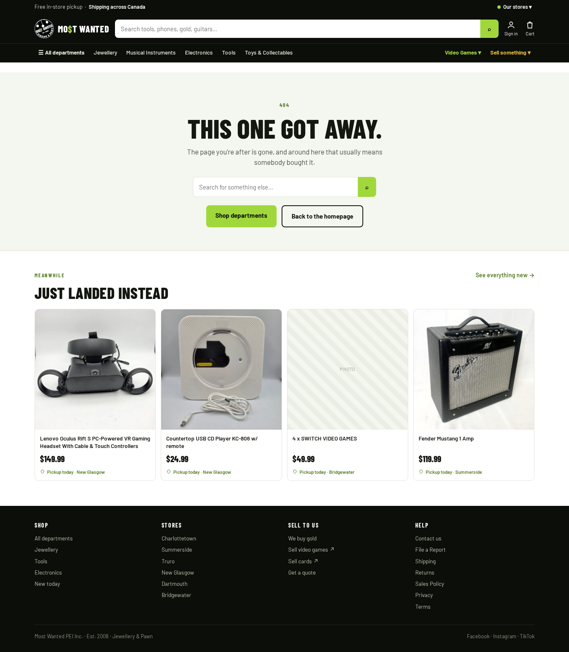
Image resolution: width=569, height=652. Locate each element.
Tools (229, 52)
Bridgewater (176, 594)
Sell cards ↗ (303, 561)
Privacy (424, 594)
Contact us (428, 538)
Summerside (177, 549)
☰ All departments (61, 52)
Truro (168, 561)
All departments (54, 538)
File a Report (430, 549)
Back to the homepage (322, 216)
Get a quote (302, 572)
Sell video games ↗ (311, 549)
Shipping (425, 561)
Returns (424, 572)
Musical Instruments (151, 52)
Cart (530, 33)
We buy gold (302, 538)
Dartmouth (174, 583)
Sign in (511, 33)
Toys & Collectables (269, 52)
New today (47, 583)
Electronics (199, 52)
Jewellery (105, 52)
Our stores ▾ (517, 6)
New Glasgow (178, 572)
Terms (423, 606)
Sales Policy (429, 583)
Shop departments (241, 215)
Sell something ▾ (510, 52)
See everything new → (505, 275)
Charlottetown (179, 538)
